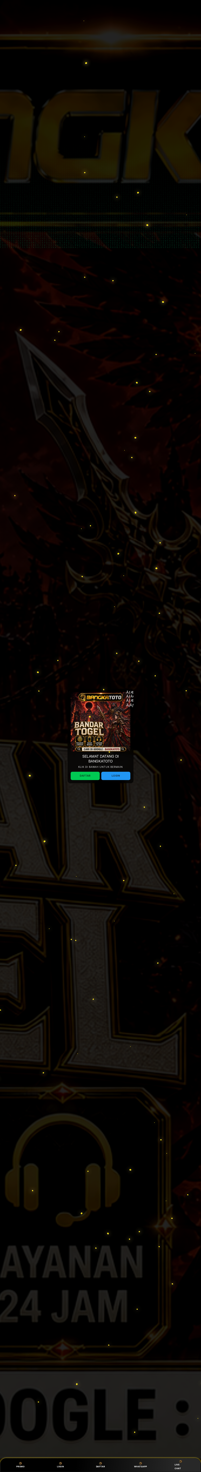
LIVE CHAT (178, 1466)
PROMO (20, 1466)
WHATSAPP (140, 1466)
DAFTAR (100, 1466)
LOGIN (60, 1466)
